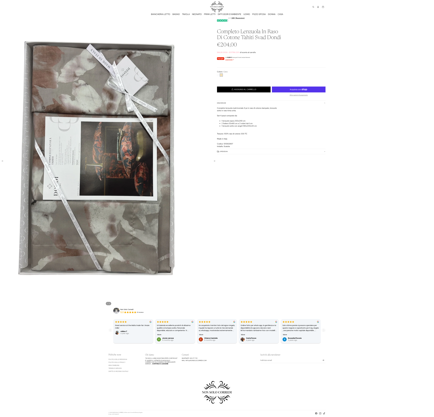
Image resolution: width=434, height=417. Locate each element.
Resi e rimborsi (113, 365)
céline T (123, 331)
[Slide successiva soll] (215, 161)
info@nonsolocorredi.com (196, 360)
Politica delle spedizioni (117, 359)
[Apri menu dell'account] (318, 6)
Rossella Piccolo (295, 338)
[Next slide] (324, 330)
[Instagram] (320, 413)
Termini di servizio (115, 368)
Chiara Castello (211, 338)
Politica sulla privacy (116, 362)
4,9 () (236, 18)
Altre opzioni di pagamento (299, 95)
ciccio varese (168, 338)
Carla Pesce (251, 338)
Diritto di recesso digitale (118, 371)
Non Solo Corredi (126, 309)
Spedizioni (224, 151)
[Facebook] (316, 413)
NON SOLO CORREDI (118, 412)
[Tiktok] (324, 413)
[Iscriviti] (323, 360)
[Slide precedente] (2, 161)
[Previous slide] (110, 330)
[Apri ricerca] (313, 6)
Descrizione (221, 103)
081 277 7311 (193, 358)
